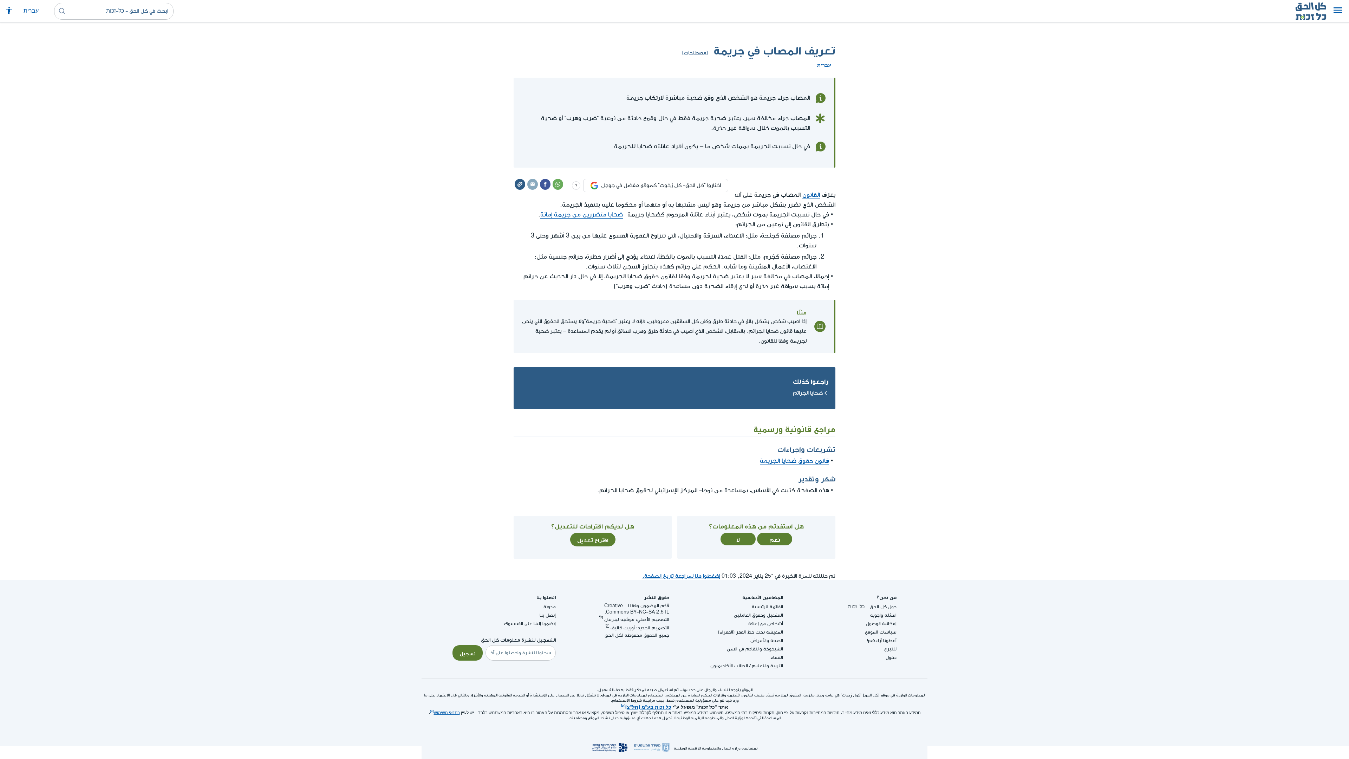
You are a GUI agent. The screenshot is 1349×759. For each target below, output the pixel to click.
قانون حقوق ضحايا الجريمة (794, 461)
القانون (811, 195)
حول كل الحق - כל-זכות (872, 606)
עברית (31, 11)
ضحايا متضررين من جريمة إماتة (581, 214)
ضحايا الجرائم (808, 393)
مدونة (549, 606)
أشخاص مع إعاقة (765, 623)
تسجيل (468, 652)
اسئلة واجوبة (883, 615)
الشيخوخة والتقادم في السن (755, 648)
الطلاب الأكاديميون (729, 665)
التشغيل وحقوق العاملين (758, 615)
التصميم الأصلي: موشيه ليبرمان (636, 619)
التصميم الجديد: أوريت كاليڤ (640, 627)
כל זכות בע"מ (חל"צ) (648, 706)
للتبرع (890, 648)
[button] (1338, 11)
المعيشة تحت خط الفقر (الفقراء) (750, 632)
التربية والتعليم (767, 665)
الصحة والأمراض (766, 640)
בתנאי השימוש (447, 713)
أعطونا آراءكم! (882, 640)
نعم (774, 539)
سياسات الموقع (881, 632)
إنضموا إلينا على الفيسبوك (530, 623)
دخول (891, 657)
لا (738, 539)
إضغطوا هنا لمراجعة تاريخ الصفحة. (681, 576)
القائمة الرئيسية (767, 606)
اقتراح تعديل (592, 539)
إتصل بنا (548, 615)
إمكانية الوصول (881, 623)
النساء (776, 657)
